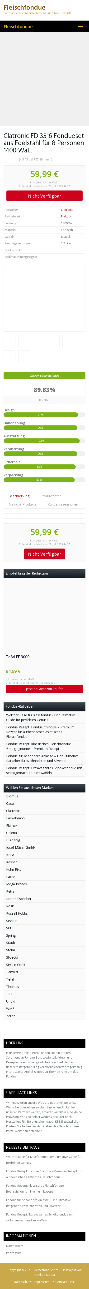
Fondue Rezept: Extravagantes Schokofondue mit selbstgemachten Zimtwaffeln (44, 770)
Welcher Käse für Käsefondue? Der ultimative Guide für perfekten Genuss (41, 717)
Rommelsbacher (18, 898)
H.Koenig (13, 840)
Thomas (12, 986)
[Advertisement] (44, 79)
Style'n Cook (15, 964)
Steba (10, 950)
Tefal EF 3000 (17, 656)
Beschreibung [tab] (19, 496)
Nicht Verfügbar (44, 196)
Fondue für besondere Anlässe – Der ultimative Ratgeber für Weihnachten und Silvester (42, 758)
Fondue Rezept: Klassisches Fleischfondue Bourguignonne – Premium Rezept (38, 746)
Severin (11, 920)
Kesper (11, 862)
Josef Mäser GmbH (20, 847)
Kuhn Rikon (14, 869)
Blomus (12, 796)
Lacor (10, 876)
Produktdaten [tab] (51, 496)
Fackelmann (15, 818)
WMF (10, 1008)
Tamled (12, 972)
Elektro (66, 216)
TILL (9, 994)
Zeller (10, 1016)
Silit (8, 928)
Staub (10, 942)
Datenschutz (14, 1246)
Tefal (10, 979)
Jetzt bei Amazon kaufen (44, 689)
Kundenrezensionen (63, 504)
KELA (10, 854)
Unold (10, 1001)
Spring (11, 935)
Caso (10, 803)
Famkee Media (44, 1275)
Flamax (11, 825)
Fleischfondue (18, 26)
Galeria (11, 832)
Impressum (14, 1253)
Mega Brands (16, 884)
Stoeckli (12, 957)
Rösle (10, 906)
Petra (10, 891)
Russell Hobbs (17, 913)
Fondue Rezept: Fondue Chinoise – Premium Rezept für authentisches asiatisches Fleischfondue (40, 732)
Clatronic (67, 210)
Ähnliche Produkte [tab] (23, 504)
